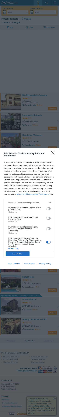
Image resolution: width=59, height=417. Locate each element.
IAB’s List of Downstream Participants (33, 194)
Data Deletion (14, 263)
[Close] (53, 153)
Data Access (29, 263)
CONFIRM (17, 254)
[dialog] (29, 208)
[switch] (48, 208)
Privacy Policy (45, 263)
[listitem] (29, 202)
